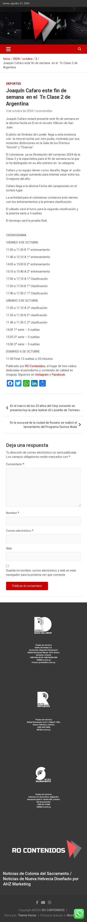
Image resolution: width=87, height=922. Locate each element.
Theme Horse (27, 915)
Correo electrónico (19, 531)
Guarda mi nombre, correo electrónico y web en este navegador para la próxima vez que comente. (41, 573)
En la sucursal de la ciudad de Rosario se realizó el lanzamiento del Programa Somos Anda (43, 425)
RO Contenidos (35, 366)
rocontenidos (43, 111)
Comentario (15, 464)
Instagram (42, 374)
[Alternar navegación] (8, 49)
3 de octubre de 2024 (19, 111)
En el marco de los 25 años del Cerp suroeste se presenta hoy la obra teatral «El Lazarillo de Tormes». (45, 408)
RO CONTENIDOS (53, 910)
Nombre (12, 513)
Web (9, 548)
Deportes (13, 83)
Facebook (58, 374)
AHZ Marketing (17, 884)
